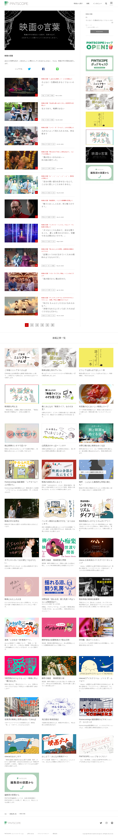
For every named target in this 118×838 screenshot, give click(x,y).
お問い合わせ (30, 833)
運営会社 (55, 833)
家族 (52, 95)
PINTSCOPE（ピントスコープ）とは (14, 833)
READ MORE (99, 31)
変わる (44, 144)
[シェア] (43, 69)
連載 (87, 3)
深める (44, 265)
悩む (43, 95)
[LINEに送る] (57, 69)
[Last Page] (52, 325)
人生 (53, 144)
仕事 (48, 95)
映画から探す (78, 3)
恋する (44, 168)
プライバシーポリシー (43, 833)
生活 (48, 119)
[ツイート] (29, 69)
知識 (49, 217)
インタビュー (97, 3)
